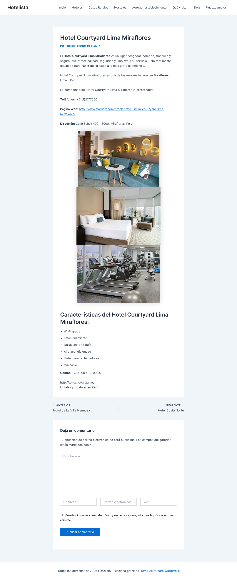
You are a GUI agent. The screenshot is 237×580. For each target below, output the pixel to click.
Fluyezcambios (216, 7)
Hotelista (17, 7)
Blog (196, 7)
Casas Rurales (98, 7)
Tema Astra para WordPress (160, 571)
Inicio (62, 7)
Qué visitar (180, 7)
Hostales (120, 7)
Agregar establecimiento (149, 7)
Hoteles (77, 7)
